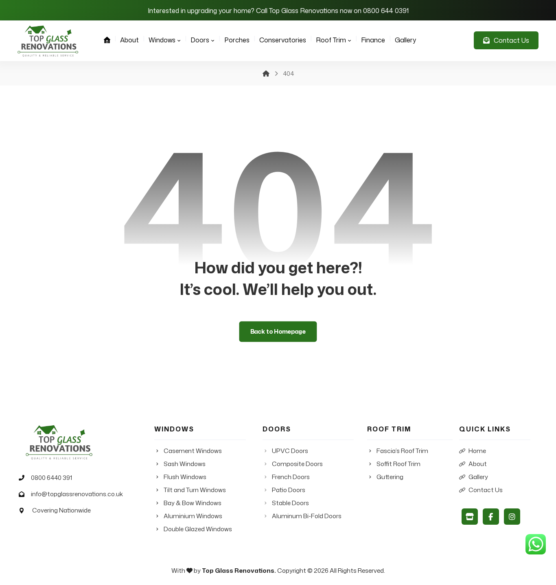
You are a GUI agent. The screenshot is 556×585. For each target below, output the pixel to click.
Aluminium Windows (193, 516)
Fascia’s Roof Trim (402, 450)
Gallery (478, 477)
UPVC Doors (290, 450)
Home (477, 450)
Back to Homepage (278, 332)
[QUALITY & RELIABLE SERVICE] (48, 41)
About (477, 464)
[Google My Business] (470, 516)
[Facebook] (491, 516)
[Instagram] (512, 516)
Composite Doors (297, 464)
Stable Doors (290, 503)
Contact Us (485, 490)
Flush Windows (185, 477)
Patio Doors (288, 490)
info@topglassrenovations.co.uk (77, 494)
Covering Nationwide (61, 510)
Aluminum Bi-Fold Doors (306, 516)
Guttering (390, 477)
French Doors (291, 477)
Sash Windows (185, 464)
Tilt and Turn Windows (195, 490)
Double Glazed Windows (198, 529)
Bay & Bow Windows (192, 503)
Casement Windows (193, 450)
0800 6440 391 (51, 477)
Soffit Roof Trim (398, 464)
